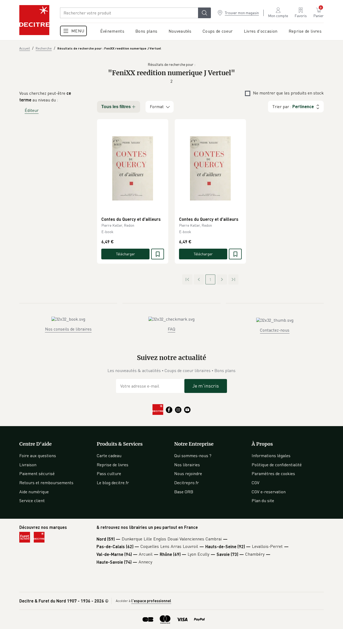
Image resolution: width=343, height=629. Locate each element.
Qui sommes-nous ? (192, 455)
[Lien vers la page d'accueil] (34, 20)
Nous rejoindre (188, 473)
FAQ (171, 329)
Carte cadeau (109, 455)
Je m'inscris (205, 386)
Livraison (27, 464)
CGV (255, 482)
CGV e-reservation (269, 491)
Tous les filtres (116, 106)
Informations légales (271, 455)
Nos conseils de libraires (68, 329)
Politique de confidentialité (277, 464)
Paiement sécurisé (37, 473)
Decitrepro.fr (186, 482)
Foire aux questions (37, 455)
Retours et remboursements (46, 482)
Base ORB (183, 491)
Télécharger (125, 254)
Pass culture (109, 473)
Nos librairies (187, 464)
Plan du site (263, 500)
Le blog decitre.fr (113, 482)
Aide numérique (34, 491)
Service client (32, 500)
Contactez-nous (274, 330)
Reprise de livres (112, 464)
